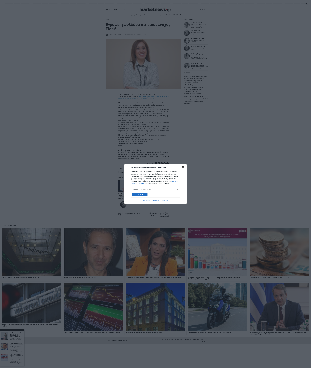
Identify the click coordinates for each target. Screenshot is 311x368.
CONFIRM (140, 194)
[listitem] (155, 189)
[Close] (183, 167)
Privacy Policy (164, 200)
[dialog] (155, 184)
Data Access (155, 200)
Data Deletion (146, 200)
